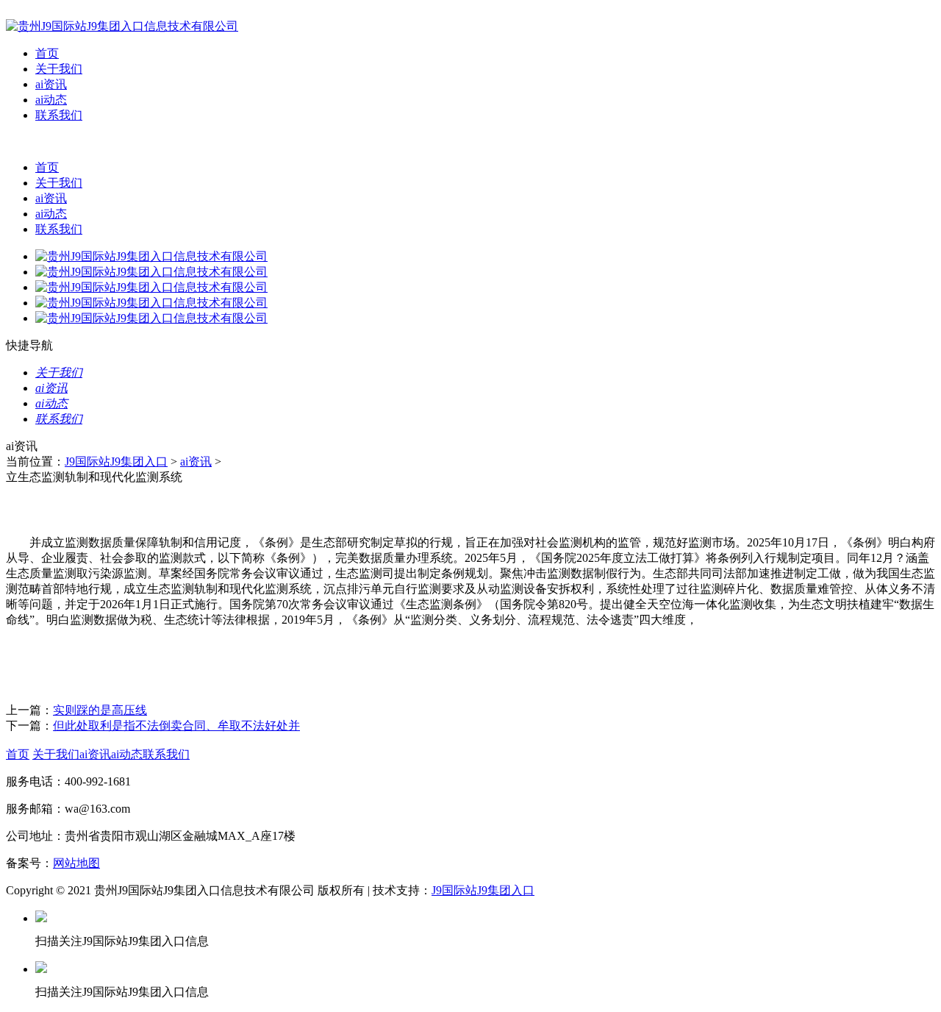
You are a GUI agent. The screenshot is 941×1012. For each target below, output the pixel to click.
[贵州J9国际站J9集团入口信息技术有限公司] (122, 26)
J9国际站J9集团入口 (116, 461)
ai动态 (51, 99)
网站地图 (76, 863)
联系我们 (58, 115)
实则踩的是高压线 (100, 710)
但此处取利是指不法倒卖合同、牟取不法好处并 (176, 725)
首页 (47, 53)
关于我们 (58, 69)
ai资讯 (51, 84)
